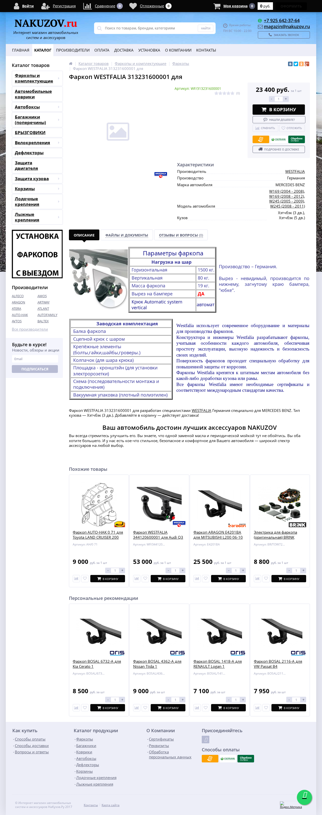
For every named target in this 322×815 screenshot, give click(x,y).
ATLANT (43, 308)
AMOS (42, 296)
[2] (220, 93)
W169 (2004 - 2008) (286, 191)
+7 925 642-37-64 (282, 20)
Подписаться (34, 369)
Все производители (30, 329)
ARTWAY (43, 302)
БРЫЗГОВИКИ (30, 132)
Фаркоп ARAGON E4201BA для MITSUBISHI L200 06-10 (218, 535)
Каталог (42, 50)
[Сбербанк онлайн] (296, 139)
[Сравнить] (76, 578)
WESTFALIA (295, 171)
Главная (20, 50)
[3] (224, 93)
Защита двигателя (26, 165)
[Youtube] (205, 739)
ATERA (16, 308)
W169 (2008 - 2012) (286, 196)
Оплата (101, 50)
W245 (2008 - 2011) (287, 206)
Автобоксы (27, 107)
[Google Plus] (307, 64)
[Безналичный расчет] (261, 139)
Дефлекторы (29, 153)
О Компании (178, 50)
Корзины (25, 188)
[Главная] (70, 63)
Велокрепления (32, 142)
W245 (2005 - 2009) (286, 201)
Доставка (124, 50)
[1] (216, 93)
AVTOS (17, 321)
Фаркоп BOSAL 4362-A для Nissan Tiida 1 (157, 664)
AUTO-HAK (20, 315)
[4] (228, 93)
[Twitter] (296, 64)
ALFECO (18, 296)
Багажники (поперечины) (30, 119)
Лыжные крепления (27, 217)
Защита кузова (32, 178)
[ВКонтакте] (290, 64)
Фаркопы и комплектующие (34, 78)
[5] (232, 93)
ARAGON (18, 302)
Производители (73, 50)
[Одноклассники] (301, 64)
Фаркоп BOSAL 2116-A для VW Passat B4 (278, 664)
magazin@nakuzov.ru (287, 26)
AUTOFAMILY (47, 315)
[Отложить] (85, 578)
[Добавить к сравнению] (76, 707)
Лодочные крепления (27, 201)
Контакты (206, 50)
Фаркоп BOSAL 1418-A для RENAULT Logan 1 (217, 664)
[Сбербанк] (278, 139)
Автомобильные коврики (33, 94)
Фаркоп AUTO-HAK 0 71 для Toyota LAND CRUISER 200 (98, 535)
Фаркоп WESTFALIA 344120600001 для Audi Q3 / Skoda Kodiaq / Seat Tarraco (158, 537)
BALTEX (43, 321)
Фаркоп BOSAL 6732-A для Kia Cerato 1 (97, 664)
